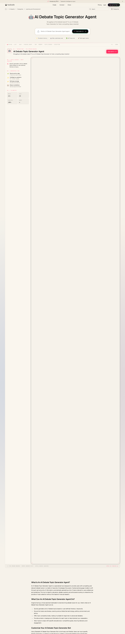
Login (104, 5)
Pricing (100, 5)
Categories (20, 9)
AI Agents (12, 9)
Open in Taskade (112, 566)
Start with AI (111, 51)
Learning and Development (33, 9)
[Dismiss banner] (122, 1)
